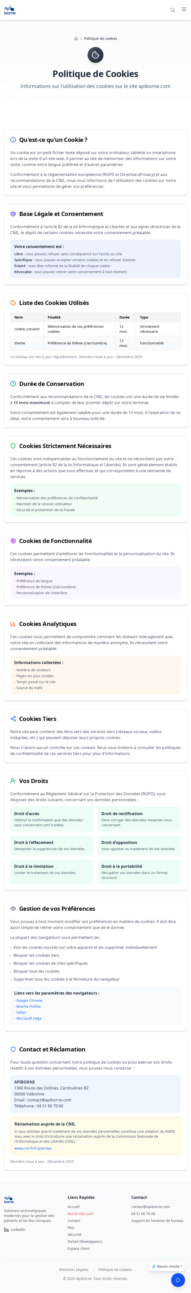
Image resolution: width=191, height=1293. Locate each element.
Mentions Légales (74, 1269)
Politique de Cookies (115, 1269)
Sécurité (74, 1234)
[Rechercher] (172, 9)
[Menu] (184, 9)
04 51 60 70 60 (143, 1213)
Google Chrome (29, 1000)
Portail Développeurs (85, 1241)
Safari (21, 1012)
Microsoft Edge (29, 1018)
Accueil (74, 1206)
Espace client (79, 1248)
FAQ (71, 1227)
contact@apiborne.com (150, 1206)
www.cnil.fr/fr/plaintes (33, 1148)
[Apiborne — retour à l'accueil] (10, 10)
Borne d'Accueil (80, 1213)
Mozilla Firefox (28, 1006)
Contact (74, 1220)
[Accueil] (76, 39)
